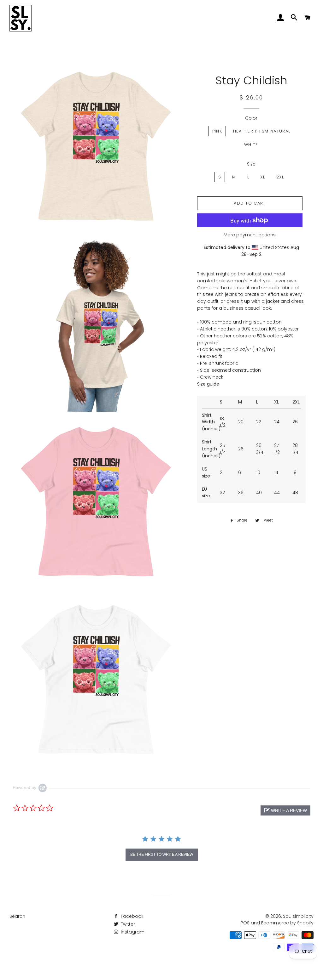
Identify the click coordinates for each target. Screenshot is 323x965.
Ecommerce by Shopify (287, 923)
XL (262, 177)
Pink (217, 131)
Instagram (132, 932)
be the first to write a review (161, 854)
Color (251, 118)
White (251, 145)
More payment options (250, 235)
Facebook (132, 916)
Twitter (127, 924)
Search (17, 916)
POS (245, 923)
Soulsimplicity (298, 916)
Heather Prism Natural (261, 131)
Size (251, 164)
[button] (285, 810)
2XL (280, 177)
